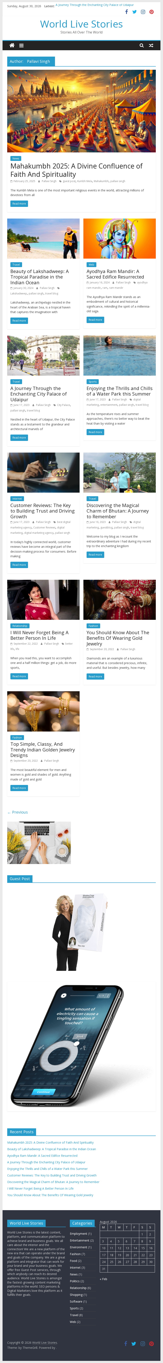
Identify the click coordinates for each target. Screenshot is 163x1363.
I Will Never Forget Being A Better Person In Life (39, 635)
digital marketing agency (38, 533)
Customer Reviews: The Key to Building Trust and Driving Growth (42, 511)
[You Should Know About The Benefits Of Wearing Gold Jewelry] (119, 582)
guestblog (106, 527)
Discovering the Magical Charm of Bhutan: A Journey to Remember (118, 511)
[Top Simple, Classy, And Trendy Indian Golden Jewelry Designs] (43, 693)
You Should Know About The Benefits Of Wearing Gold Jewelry (118, 638)
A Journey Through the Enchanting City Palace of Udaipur (95, 6)
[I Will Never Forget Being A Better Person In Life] (43, 582)
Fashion (93, 626)
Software (76, 1301)
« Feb (103, 1279)
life (17, 649)
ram (105, 288)
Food (73, 1261)
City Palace (63, 405)
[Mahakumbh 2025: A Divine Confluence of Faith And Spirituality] (81, 72)
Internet (17, 498)
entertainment (108, 405)
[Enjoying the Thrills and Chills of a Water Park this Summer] (119, 338)
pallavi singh (117, 181)
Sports (93, 381)
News (16, 158)
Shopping (76, 1295)
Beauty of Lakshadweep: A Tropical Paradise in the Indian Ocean (39, 277)
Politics (75, 1281)
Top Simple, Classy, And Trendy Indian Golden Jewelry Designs (42, 749)
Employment (78, 1234)
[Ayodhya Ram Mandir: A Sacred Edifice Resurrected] (119, 221)
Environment (78, 1247)
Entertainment (79, 1240)
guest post (69, 181)
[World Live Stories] (12, 45)
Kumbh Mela (84, 181)
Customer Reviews (44, 527)
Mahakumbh (101, 181)
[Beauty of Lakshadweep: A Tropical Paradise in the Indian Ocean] (43, 221)
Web (91, 264)
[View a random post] (151, 45)
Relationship (20, 626)
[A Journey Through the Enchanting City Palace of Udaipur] (43, 338)
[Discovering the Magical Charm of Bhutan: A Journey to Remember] (119, 455)
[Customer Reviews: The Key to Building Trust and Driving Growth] (43, 455)
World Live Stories (81, 23)
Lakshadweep (18, 293)
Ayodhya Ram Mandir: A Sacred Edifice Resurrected (115, 274)
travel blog (51, 293)
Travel (16, 264)
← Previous (17, 812)
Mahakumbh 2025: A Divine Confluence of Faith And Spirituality (76, 169)
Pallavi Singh (49, 181)
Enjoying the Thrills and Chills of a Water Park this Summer (120, 391)
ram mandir (116, 288)
